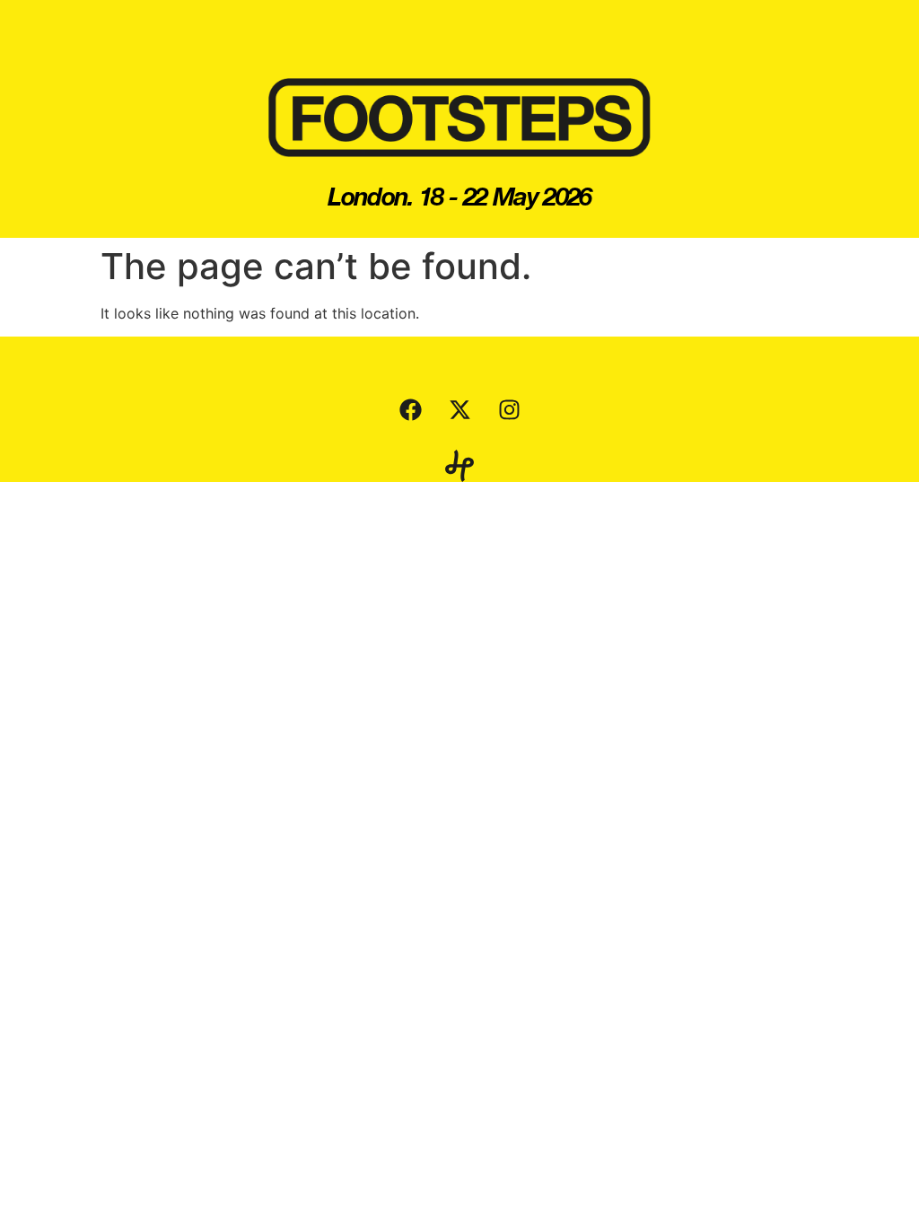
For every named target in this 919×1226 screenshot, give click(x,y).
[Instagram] (508, 409)
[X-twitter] (459, 409)
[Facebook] (410, 409)
